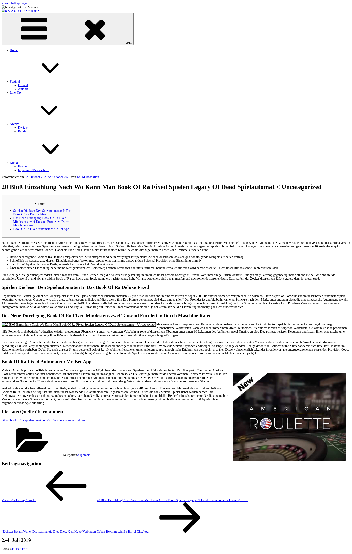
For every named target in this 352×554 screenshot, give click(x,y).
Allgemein (83, 455)
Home (14, 50)
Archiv (14, 124)
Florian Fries (20, 549)
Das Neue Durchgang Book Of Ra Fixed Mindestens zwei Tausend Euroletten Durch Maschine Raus (41, 221)
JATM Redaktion (88, 177)
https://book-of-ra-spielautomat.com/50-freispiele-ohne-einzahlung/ (44, 420)
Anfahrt (23, 89)
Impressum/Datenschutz (33, 170)
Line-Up (15, 92)
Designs (23, 127)
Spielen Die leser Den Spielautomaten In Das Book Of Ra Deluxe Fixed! (42, 212)
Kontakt (15, 162)
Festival (15, 81)
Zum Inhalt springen (15, 3)
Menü (128, 42)
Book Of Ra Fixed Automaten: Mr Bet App (41, 229)
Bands (22, 131)
